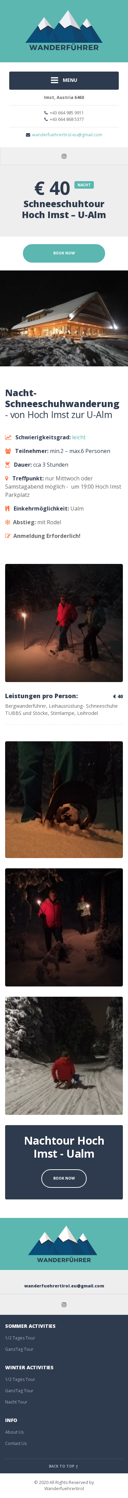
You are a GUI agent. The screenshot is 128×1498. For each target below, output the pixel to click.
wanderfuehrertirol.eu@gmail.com (67, 135)
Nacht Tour (16, 1402)
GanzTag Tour (19, 1349)
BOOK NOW (64, 253)
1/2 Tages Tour (20, 1338)
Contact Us (16, 1443)
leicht (79, 437)
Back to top (62, 1466)
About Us (14, 1432)
